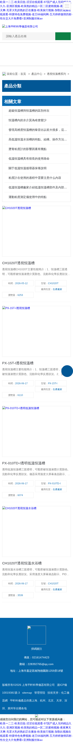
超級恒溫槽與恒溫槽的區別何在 (29, 110)
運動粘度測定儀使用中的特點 (28, 197)
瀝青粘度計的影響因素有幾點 (28, 149)
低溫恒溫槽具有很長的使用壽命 (29, 158)
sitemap (27, 692)
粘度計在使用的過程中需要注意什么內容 (35, 177)
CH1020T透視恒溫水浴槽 (22, 563)
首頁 (23, 73)
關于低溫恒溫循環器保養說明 (28, 168)
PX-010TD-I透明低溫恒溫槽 (23, 463)
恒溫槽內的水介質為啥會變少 (28, 120)
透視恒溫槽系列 (56, 73)
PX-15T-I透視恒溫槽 (17, 363)
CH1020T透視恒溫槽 (18, 263)
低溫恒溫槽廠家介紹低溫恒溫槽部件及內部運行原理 (38, 187)
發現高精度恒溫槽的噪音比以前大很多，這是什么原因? (38, 129)
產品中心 (36, 73)
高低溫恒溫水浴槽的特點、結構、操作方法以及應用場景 (38, 139)
